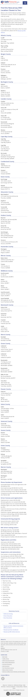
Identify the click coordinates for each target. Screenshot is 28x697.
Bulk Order (4, 657)
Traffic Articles (5, 658)
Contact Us (10, 685)
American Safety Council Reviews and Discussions (13, 671)
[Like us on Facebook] (3, 678)
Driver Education (8, 616)
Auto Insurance (5, 666)
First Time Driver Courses (8, 668)
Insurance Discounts (7, 664)
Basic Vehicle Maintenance (8, 662)
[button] (25, 3)
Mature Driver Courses (7, 670)
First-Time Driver (8, 618)
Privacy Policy (19, 686)
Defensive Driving (8, 613)
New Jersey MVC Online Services (12, 632)
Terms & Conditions (10, 686)
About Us (5, 685)
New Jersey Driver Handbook (11, 629)
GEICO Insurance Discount (8, 660)
